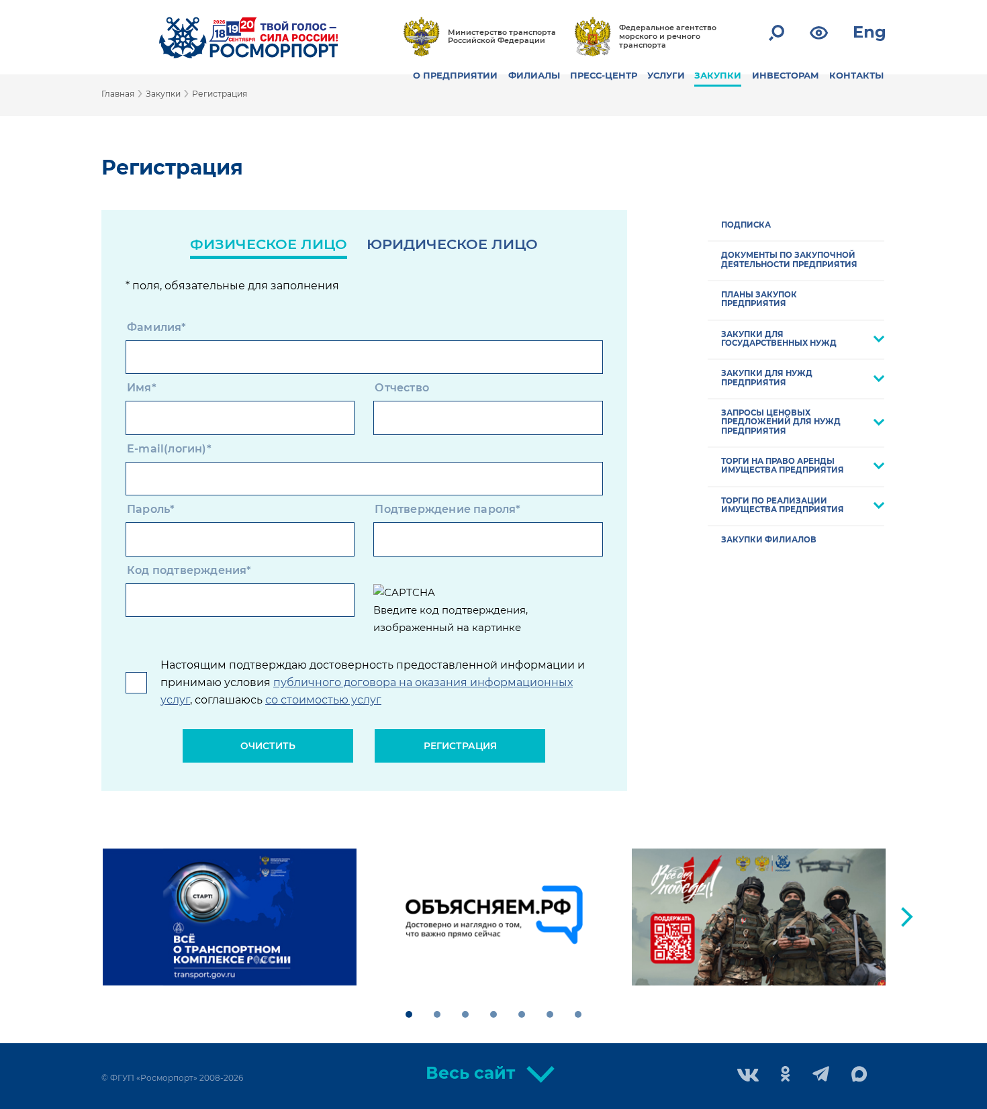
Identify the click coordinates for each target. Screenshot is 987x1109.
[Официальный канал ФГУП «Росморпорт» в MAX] (859, 1075)
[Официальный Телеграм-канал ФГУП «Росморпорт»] (821, 1075)
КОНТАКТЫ (856, 75)
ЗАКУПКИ (717, 75)
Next (907, 917)
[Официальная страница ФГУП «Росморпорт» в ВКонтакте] (748, 1076)
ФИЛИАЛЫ (534, 75)
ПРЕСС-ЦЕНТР (603, 75)
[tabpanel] (230, 917)
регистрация (460, 745)
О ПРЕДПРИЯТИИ (455, 75)
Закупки (163, 94)
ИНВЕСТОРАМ (785, 75)
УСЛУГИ (666, 75)
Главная (117, 94)
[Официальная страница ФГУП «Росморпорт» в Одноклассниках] (786, 1075)
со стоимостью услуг (323, 699)
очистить (267, 745)
